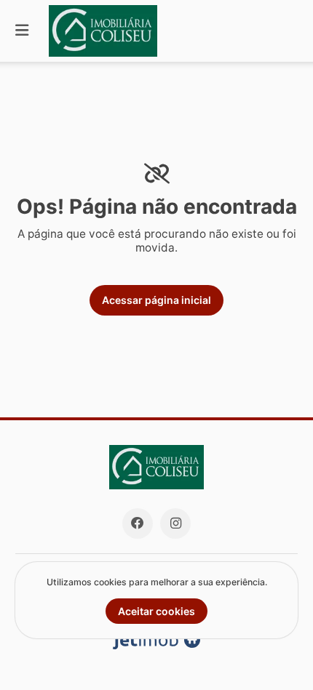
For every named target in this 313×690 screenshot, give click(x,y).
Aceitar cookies (156, 611)
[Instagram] (175, 523)
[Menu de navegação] (21, 31)
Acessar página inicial (156, 300)
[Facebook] (137, 523)
